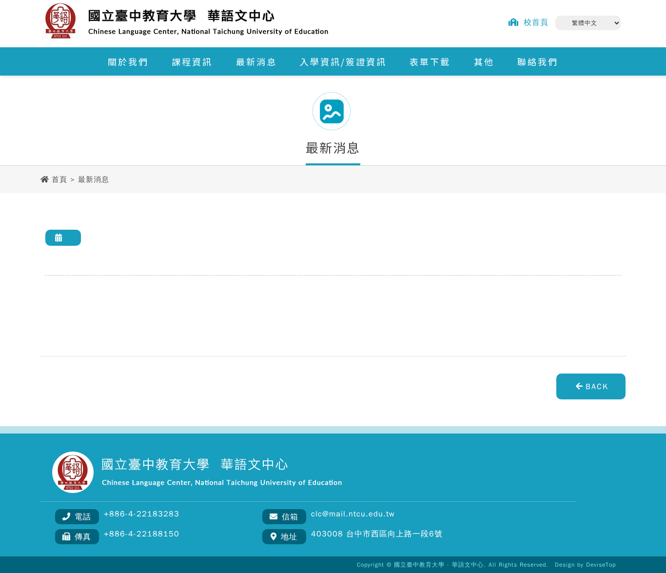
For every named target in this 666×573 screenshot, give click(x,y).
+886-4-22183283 (141, 514)
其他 (484, 61)
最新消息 (256, 61)
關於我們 (128, 61)
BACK (597, 387)
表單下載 (430, 61)
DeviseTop (601, 565)
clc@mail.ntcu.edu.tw (353, 514)
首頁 (59, 179)
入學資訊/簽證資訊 (343, 61)
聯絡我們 (537, 61)
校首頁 (536, 22)
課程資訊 (192, 61)
